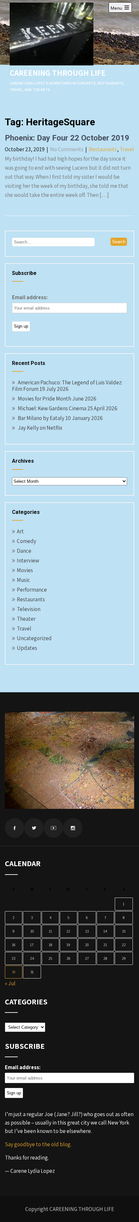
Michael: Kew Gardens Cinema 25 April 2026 (67, 408)
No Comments (66, 149)
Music (23, 579)
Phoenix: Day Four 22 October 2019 (67, 137)
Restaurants (103, 149)
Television (28, 609)
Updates (27, 647)
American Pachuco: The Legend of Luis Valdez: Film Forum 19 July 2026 (67, 385)
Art (20, 531)
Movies (25, 570)
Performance (32, 589)
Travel (127, 149)
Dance (24, 550)
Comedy (26, 541)
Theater (26, 618)
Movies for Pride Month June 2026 (57, 398)
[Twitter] (34, 828)
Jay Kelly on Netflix (40, 427)
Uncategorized (34, 638)
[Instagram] (72, 828)
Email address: (30, 297)
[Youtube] (53, 828)
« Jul (10, 983)
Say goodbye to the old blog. (38, 1144)
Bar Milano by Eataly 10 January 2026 (60, 418)
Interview (28, 560)
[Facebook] (14, 828)
